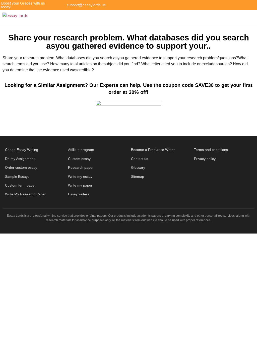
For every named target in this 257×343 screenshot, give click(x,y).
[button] (139, 18)
